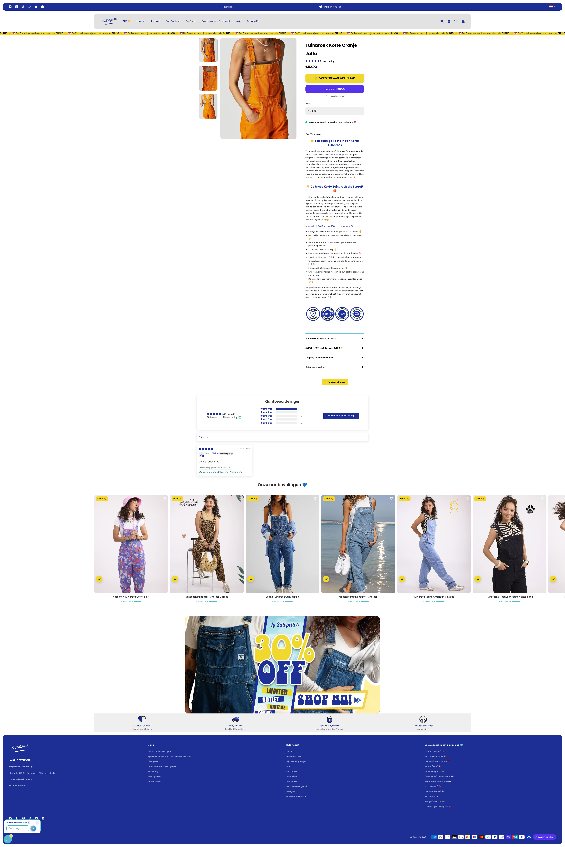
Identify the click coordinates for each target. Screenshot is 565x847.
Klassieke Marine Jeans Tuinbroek (358, 596)
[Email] (36, 7)
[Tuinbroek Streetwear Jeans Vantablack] (509, 544)
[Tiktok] (29, 7)
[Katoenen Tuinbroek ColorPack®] (131, 544)
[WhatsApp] (42, 7)
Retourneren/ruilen (315, 367)
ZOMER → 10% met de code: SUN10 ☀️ (324, 348)
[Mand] (463, 21)
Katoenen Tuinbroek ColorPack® (131, 596)
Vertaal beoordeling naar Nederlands (222, 471)
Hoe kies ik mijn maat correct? (320, 338)
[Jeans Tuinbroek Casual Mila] (282, 544)
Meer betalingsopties (335, 96)
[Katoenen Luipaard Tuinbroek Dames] (207, 544)
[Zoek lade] (442, 21)
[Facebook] (16, 7)
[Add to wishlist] (164, 498)
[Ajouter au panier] (99, 579)
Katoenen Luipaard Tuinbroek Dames (207, 596)
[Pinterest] (23, 7)
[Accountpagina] (449, 21)
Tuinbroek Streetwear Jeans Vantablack (509, 596)
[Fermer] (46, 772)
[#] (282, 664)
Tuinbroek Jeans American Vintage (434, 596)
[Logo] (109, 21)
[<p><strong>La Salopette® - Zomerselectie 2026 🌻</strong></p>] (267, 6)
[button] (312, 61)
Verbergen (315, 134)
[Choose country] (552, 6)
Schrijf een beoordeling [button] (341, 415)
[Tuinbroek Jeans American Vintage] (434, 544)
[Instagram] (10, 7)
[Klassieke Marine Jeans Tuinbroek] (358, 544)
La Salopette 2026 (418, 837)
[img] (206, 448)
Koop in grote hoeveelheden (319, 357)
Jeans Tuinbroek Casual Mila (282, 596)
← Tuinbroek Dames (335, 382)
